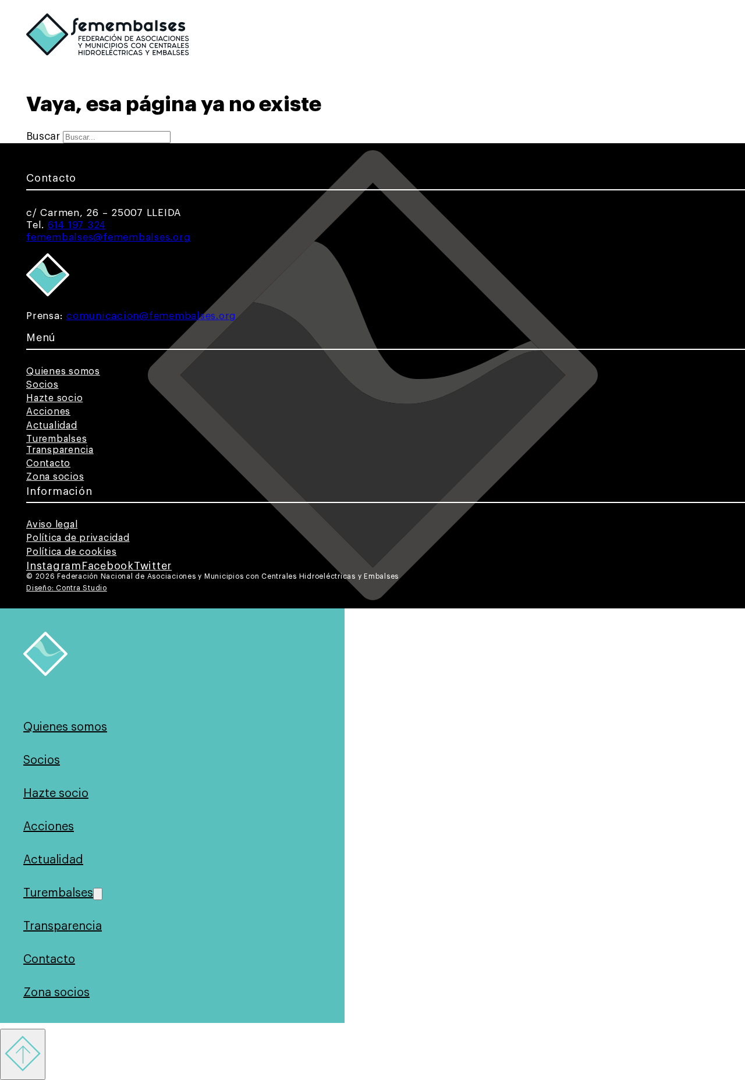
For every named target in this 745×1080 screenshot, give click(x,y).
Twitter (153, 566)
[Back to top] (22, 1054)
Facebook (107, 566)
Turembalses (56, 439)
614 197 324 (77, 225)
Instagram (53, 566)
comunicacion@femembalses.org (151, 316)
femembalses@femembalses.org (108, 237)
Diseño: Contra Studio (66, 588)
